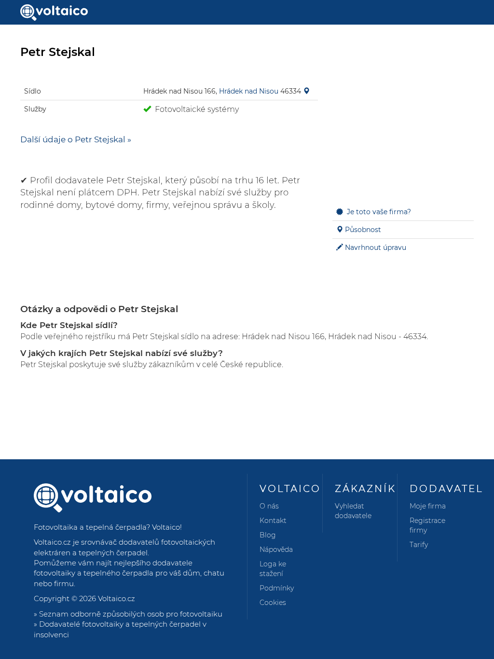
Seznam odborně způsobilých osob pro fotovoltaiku (130, 613)
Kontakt (273, 520)
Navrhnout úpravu (375, 247)
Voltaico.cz (116, 598)
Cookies (273, 602)
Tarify (419, 544)
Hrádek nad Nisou (248, 91)
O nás (269, 506)
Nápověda (276, 549)
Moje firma (428, 506)
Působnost (363, 229)
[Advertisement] (403, 133)
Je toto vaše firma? (379, 211)
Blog (268, 535)
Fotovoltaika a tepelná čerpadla (90, 527)
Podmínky (277, 588)
